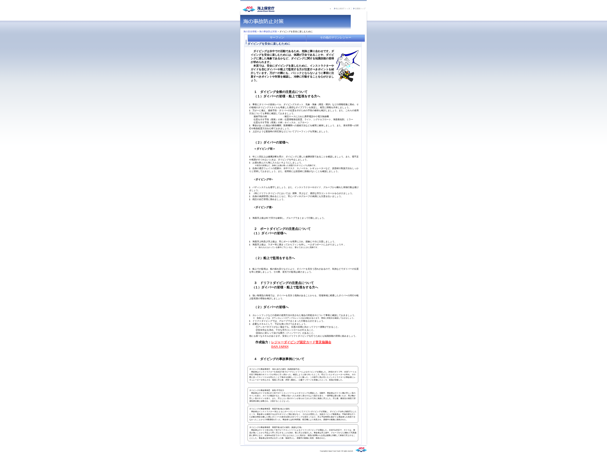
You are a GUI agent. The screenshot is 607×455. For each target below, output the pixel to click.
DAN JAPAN (279, 346)
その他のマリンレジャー (335, 37)
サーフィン (277, 37)
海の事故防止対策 (268, 31)
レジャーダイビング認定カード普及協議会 (301, 342)
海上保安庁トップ (343, 8)
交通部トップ (360, 8)
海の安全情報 (250, 31)
